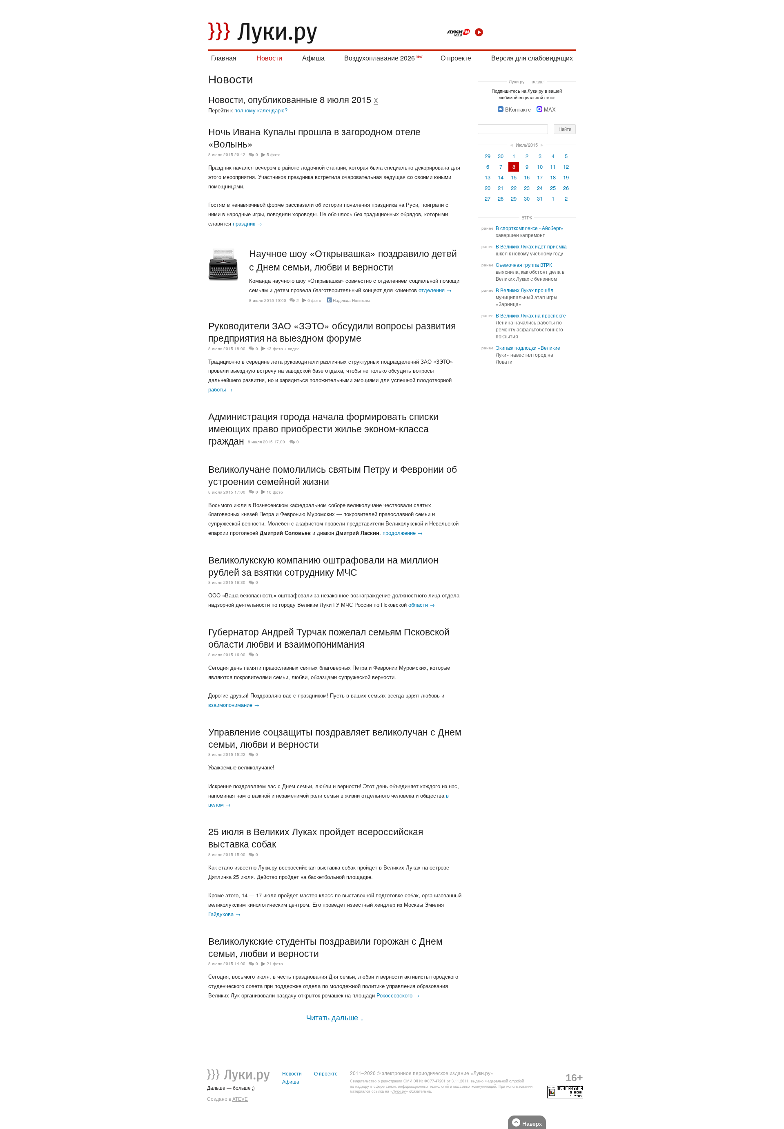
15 (514, 177)
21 (500, 188)
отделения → (435, 290)
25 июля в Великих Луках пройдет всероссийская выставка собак (315, 837)
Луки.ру (399, 1091)
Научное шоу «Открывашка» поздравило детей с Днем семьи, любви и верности (353, 259)
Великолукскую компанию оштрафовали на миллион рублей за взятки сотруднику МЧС (323, 565)
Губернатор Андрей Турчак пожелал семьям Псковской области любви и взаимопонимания (329, 637)
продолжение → (403, 533)
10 (540, 166)
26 (566, 188)
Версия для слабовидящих (532, 58)
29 (487, 156)
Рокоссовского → (397, 995)
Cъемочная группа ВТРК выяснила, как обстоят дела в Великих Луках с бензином (530, 272)
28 (500, 198)
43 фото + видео (283, 348)
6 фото (314, 300)
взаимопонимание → (233, 705)
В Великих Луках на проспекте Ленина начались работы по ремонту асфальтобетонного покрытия (531, 326)
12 (566, 166)
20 (487, 188)
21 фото (275, 963)
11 (553, 166)
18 (553, 177)
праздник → (247, 223)
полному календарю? (260, 110)
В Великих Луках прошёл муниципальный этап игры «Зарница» (526, 297)
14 (500, 177)
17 (540, 177)
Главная (223, 58)
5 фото (274, 154)
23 (527, 188)
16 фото (275, 492)
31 (540, 198)
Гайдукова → (224, 914)
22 (514, 188)
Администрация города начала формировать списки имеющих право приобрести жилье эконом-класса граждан (323, 428)
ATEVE (240, 1098)
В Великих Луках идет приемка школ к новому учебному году (531, 250)
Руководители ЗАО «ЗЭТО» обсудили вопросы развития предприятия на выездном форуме (332, 331)
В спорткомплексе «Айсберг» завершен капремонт (530, 231)
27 (487, 198)
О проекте (456, 58)
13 (487, 177)
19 (566, 177)
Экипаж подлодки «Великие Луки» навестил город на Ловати (528, 354)
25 (553, 188)
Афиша (313, 58)
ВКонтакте (518, 109)
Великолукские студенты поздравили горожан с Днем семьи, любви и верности (325, 946)
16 (527, 177)
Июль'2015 (527, 144)
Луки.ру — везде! (527, 81)
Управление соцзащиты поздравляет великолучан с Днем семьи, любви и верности (334, 737)
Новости (269, 58)
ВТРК (526, 217)
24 (540, 188)
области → (421, 604)
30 (500, 156)
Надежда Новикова (351, 300)
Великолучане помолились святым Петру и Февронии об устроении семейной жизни (332, 474)
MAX (550, 109)
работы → (220, 389)
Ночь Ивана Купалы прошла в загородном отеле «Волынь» (314, 137)
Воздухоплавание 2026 (379, 58)
